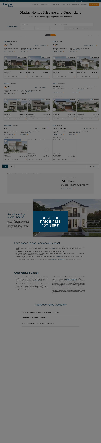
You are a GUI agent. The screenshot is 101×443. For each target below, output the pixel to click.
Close (50, 221)
